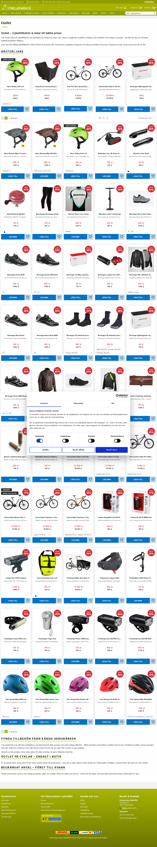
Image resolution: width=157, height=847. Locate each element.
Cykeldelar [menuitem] (61, 13)
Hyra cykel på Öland (8, 813)
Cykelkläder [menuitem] (73, 13)
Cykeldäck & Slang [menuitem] (31, 13)
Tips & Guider (45, 807)
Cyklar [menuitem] (4, 13)
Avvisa (45, 450)
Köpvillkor (5, 807)
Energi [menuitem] (95, 13)
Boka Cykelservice (47, 803)
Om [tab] (112, 403)
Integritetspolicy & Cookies (97, 838)
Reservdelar (84, 817)
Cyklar (82, 800)
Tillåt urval (78, 450)
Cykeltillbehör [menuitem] (47, 13)
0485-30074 (132, 808)
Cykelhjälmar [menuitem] (15, 13)
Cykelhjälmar (85, 810)
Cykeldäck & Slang (86, 813)
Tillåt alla (111, 450)
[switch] (65, 441)
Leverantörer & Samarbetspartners (53, 810)
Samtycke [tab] (44, 403)
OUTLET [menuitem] (103, 13)
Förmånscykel (6, 817)
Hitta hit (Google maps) (128, 818)
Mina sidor (5, 800)
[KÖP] (44, 109)
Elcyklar (83, 803)
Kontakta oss (6, 803)
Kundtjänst (149, 2)
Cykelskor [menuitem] (85, 13)
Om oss (43, 800)
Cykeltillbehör (95, 817)
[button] (136, 7)
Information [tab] (78, 403)
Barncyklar (84, 807)
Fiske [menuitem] (111, 13)
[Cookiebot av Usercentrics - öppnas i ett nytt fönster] (118, 396)
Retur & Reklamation (8, 810)
